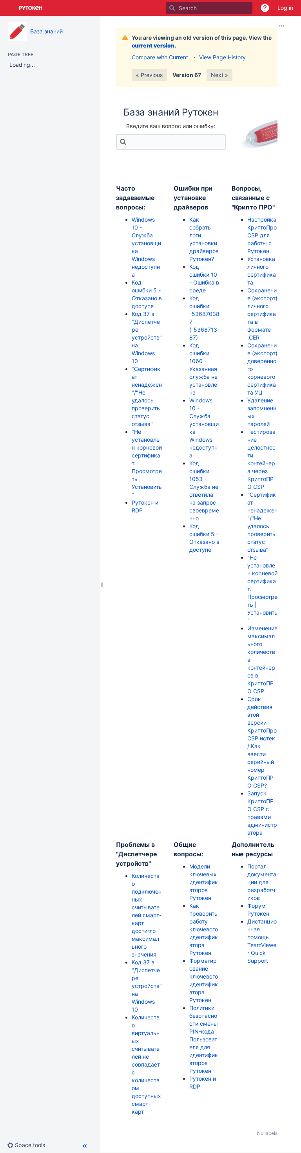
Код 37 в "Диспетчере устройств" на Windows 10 (147, 337)
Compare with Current (160, 57)
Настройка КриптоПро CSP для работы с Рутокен (262, 235)
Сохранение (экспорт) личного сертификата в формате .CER (262, 314)
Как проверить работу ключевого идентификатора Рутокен (203, 929)
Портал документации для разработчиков (261, 882)
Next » (219, 75)
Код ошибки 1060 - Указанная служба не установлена (203, 369)
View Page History (222, 57)
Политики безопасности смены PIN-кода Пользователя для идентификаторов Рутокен (203, 1039)
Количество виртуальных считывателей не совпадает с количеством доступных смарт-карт (146, 1064)
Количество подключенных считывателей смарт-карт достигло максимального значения (146, 915)
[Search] (172, 8)
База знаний (46, 31)
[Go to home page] (31, 8)
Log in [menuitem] (285, 7)
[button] (265, 8)
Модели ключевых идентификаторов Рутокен (203, 882)
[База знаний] (17, 31)
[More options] (281, 26)
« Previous (149, 75)
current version (153, 45)
